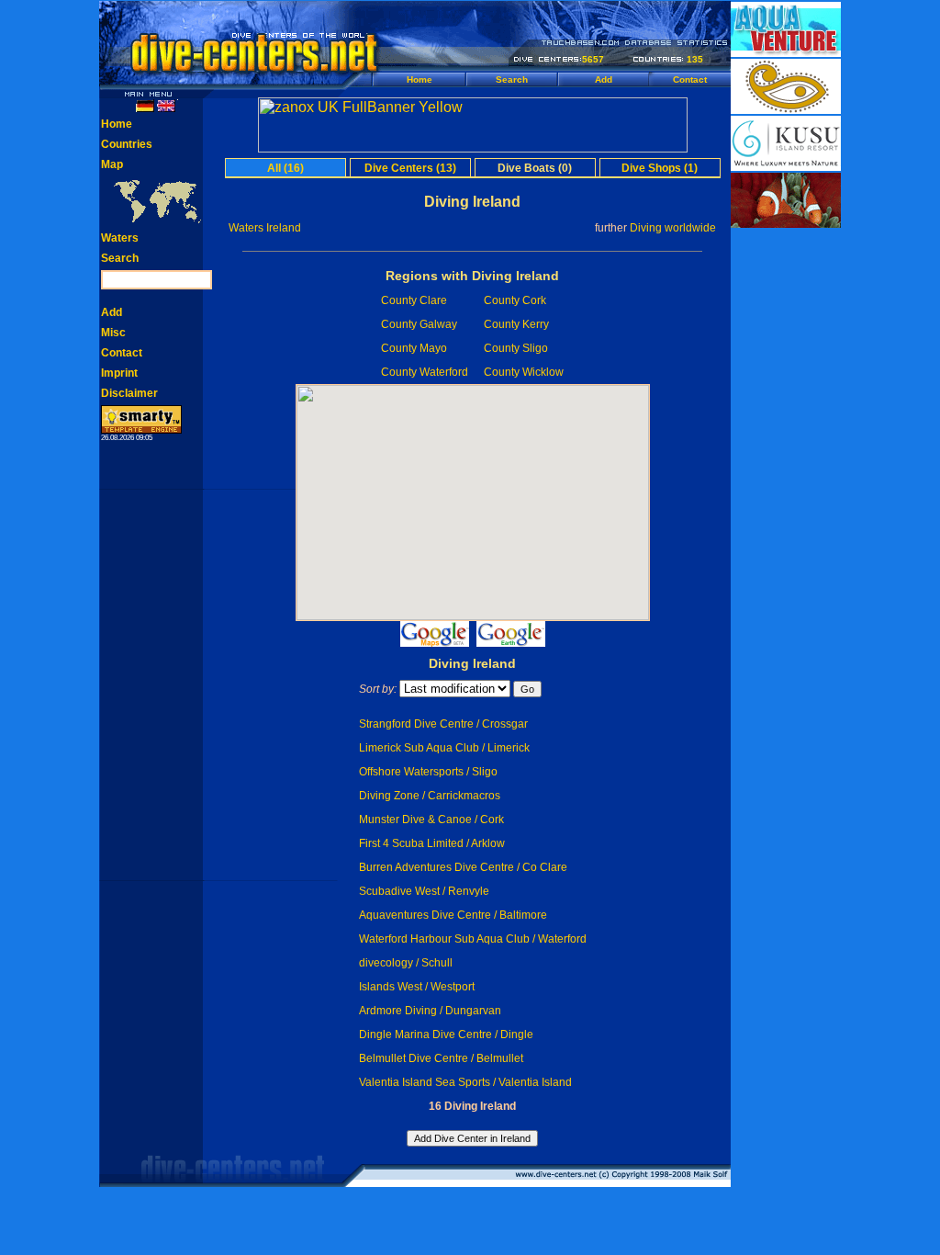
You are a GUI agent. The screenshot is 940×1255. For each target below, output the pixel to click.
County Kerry (516, 324)
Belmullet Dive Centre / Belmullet (441, 1058)
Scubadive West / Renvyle (424, 891)
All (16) (285, 168)
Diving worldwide (673, 227)
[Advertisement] (786, 505)
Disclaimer (129, 393)
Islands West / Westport (417, 986)
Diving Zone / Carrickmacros (429, 795)
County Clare (414, 300)
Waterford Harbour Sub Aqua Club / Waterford (473, 939)
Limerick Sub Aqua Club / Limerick (444, 747)
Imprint (119, 373)
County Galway (419, 324)
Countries (126, 144)
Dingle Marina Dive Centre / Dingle (446, 1034)
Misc (113, 332)
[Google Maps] (434, 642)
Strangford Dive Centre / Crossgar (443, 724)
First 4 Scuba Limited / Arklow (432, 843)
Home (419, 79)
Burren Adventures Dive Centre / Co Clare (463, 867)
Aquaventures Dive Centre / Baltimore (453, 915)
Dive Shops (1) (659, 168)
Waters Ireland (265, 227)
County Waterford (424, 372)
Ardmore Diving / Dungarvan (430, 1010)
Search (512, 79)
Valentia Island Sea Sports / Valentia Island (465, 1082)
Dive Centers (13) (410, 168)
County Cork (515, 300)
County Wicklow (524, 372)
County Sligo (516, 348)
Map (112, 164)
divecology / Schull (406, 962)
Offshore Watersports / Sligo (428, 771)
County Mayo (414, 348)
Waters (120, 238)
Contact (690, 79)
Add (603, 79)
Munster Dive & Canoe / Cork (431, 819)
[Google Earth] (510, 642)
